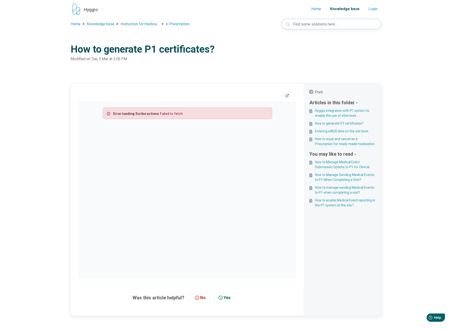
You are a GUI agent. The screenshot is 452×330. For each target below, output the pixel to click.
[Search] (288, 24)
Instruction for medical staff (143, 24)
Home (316, 9)
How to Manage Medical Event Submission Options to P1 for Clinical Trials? (342, 165)
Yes (227, 297)
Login (373, 9)
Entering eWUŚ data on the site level (341, 131)
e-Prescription (178, 24)
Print (319, 92)
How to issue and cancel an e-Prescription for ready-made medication (345, 141)
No (203, 297)
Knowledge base (344, 9)
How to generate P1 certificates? (339, 123)
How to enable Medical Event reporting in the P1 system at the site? (345, 202)
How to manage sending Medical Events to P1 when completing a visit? (344, 190)
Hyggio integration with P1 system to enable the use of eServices (342, 113)
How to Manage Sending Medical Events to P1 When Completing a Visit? (344, 177)
